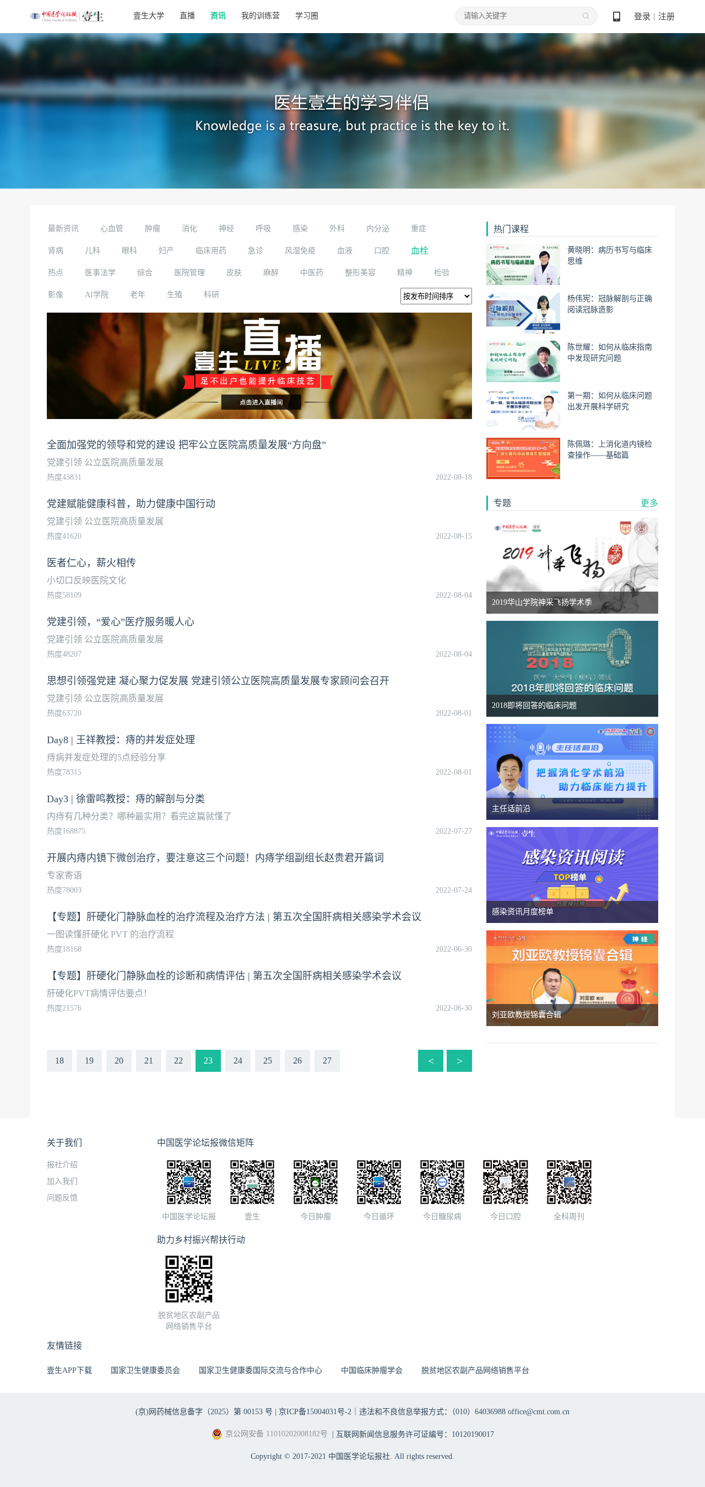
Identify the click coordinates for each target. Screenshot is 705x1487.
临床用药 (211, 250)
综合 (145, 273)
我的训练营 (260, 16)
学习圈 (306, 16)
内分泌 (377, 228)
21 (148, 1060)
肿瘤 (152, 228)
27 (327, 1060)
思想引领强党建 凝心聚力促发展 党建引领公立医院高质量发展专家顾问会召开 (218, 680)
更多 (649, 503)
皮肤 (234, 273)
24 (238, 1060)
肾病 (55, 250)
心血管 (111, 228)
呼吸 (263, 228)
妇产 (166, 250)
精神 (405, 273)
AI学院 (97, 295)
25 (267, 1060)
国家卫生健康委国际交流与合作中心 (260, 1370)
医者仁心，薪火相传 (91, 562)
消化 (189, 228)
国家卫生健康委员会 (145, 1370)
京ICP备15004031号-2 (315, 1412)
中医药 (311, 273)
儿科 (92, 250)
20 (119, 1060)
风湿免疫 (300, 250)
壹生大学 (148, 16)
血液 (344, 250)
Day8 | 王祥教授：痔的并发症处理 (121, 739)
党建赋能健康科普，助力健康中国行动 (131, 503)
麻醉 (271, 273)
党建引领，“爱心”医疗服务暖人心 (120, 621)
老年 (137, 295)
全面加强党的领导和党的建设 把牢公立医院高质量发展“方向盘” (186, 444)
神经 (226, 228)
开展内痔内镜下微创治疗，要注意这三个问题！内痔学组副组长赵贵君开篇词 (215, 857)
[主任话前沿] (572, 771)
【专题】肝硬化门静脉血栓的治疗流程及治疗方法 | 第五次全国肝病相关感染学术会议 (234, 916)
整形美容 (360, 273)
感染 (300, 228)
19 (89, 1060)
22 (178, 1060)
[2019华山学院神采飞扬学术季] (572, 565)
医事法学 (100, 273)
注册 (666, 16)
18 (59, 1060)
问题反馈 (62, 1198)
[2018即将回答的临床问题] (572, 668)
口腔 (381, 250)
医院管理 (189, 273)
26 (297, 1060)
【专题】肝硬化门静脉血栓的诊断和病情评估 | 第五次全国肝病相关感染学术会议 (224, 975)
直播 (187, 16)
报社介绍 (62, 1165)
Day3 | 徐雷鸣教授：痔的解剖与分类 (126, 798)
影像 (55, 295)
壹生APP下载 (69, 1370)
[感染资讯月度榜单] (572, 874)
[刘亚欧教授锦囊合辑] (572, 977)
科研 (211, 295)
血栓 (420, 250)
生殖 (174, 295)
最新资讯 (63, 228)
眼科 (129, 250)
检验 (441, 273)
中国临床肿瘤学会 (372, 1370)
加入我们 (62, 1181)
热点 (55, 273)
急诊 (255, 250)
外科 (337, 228)
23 (208, 1060)
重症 (418, 228)
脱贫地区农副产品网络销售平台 (475, 1370)
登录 (642, 16)
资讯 (218, 16)
